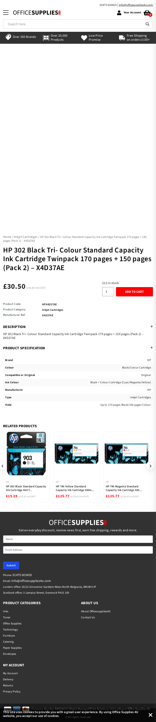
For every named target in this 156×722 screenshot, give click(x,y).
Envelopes (9, 654)
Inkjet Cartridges (25, 237)
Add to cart (134, 292)
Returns (8, 686)
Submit (11, 565)
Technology (10, 630)
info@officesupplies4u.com (136, 5)
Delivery (8, 679)
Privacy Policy (12, 692)
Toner (6, 618)
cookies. (54, 716)
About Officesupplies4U (95, 611)
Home (7, 237)
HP (7, 482)
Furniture (9, 636)
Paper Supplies (12, 648)
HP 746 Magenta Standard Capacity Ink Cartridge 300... (124, 488)
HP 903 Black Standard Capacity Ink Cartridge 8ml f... (26, 488)
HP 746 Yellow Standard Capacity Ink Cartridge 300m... (75, 488)
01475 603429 (108, 5)
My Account (10, 673)
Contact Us (88, 618)
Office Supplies (12, 624)
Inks (5, 611)
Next (149, 466)
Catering (8, 642)
